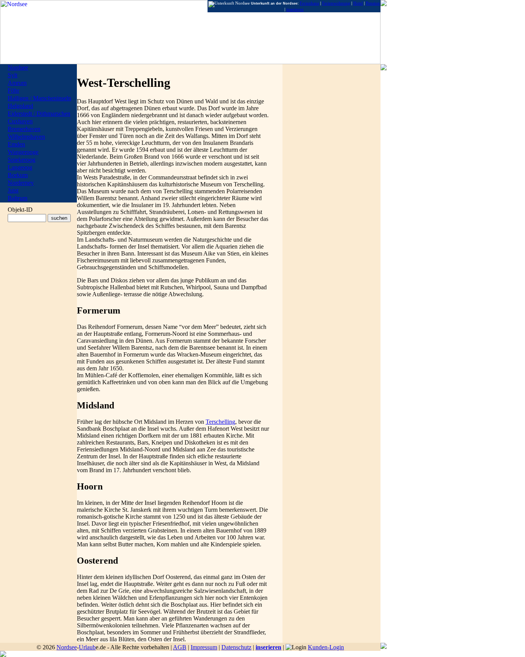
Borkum (18, 175)
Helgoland (20, 106)
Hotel (358, 3)
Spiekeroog (21, 159)
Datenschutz (236, 647)
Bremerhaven (24, 129)
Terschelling (220, 421)
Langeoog (20, 167)
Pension (373, 3)
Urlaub (87, 647)
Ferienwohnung (336, 3)
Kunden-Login (326, 647)
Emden (16, 144)
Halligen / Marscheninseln (39, 98)
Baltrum (17, 198)
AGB (179, 647)
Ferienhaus (309, 3)
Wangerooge (23, 152)
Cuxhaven (20, 121)
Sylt (12, 75)
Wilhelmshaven (26, 136)
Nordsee (66, 647)
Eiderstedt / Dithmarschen (39, 113)
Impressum (204, 647)
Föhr (13, 90)
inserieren (268, 647)
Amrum (17, 83)
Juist (13, 190)
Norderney (21, 182)
